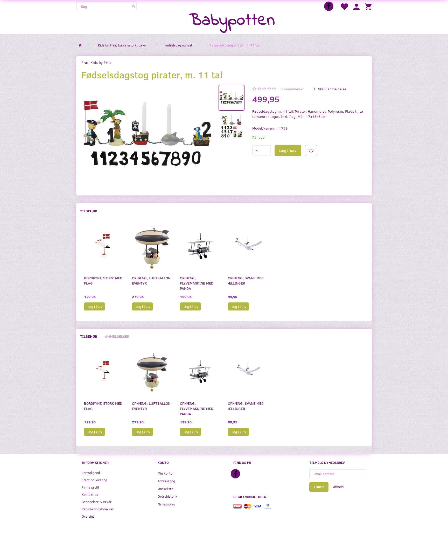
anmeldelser (292, 88)
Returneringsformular (98, 509)
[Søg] (133, 6)
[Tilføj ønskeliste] (311, 150)
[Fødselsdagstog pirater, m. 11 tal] (147, 134)
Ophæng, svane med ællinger (246, 280)
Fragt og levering (94, 480)
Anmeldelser (117, 336)
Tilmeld (318, 486)
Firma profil (90, 487)
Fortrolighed (91, 472)
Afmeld (338, 486)
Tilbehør (88, 210)
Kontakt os (90, 494)
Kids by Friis (100, 62)
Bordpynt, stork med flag (103, 280)
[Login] (356, 6)
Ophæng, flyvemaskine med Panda (196, 283)
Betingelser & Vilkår (96, 501)
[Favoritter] (344, 6)
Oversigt (88, 516)
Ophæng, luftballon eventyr (151, 280)
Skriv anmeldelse (331, 88)
